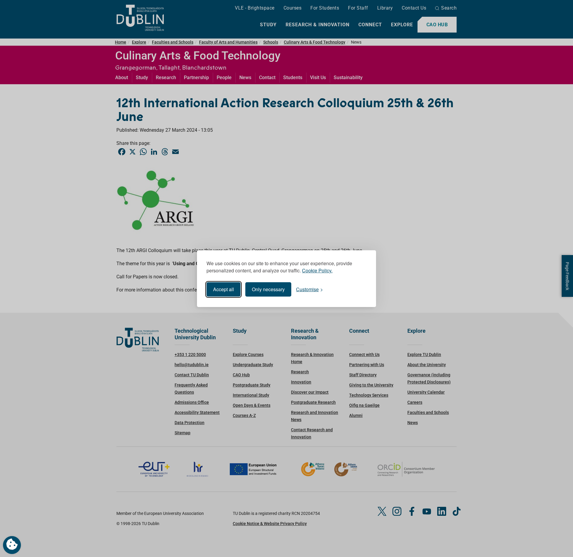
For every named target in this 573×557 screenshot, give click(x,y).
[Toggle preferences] (12, 545)
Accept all (223, 289)
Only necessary (268, 289)
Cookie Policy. (317, 270)
